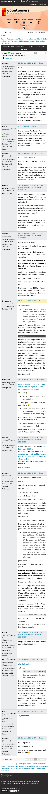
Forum (17, 20)
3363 (10, 193)
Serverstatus (34, 784)
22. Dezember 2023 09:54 (27, 711)
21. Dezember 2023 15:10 (27, 301)
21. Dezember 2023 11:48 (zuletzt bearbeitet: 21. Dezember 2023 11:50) (29, 188)
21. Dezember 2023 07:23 (27, 153)
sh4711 (5, 438)
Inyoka (11, 775)
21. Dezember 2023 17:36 (27, 380)
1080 (10, 71)
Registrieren (43, 4)
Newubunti (6, 301)
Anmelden (34, 4)
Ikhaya (31, 20)
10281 (11, 673)
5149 (10, 309)
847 (10, 144)
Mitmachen (24, 25)
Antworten (8, 58)
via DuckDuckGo (41, 32)
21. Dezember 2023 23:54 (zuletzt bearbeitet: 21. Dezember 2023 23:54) (29, 635)
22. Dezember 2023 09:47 (27, 659)
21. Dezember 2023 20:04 (27, 473)
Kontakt (9, 784)
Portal (9, 20)
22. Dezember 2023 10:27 (27, 738)
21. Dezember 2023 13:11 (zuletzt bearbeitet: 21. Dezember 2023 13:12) (29, 235)
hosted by (4, 2)
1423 (10, 450)
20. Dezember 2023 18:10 (27, 63)
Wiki (24, 20)
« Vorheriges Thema (24, 764)
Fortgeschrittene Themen (15, 39)
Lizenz (3, 784)
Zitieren (41, 63)
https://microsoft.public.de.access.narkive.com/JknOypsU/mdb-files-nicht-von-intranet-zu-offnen (31, 386)
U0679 (4, 126)
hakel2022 (6, 185)
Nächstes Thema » (39, 764)
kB (3, 659)
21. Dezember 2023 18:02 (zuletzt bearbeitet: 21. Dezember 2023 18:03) (29, 440)
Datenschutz (16, 784)
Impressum (25, 784)
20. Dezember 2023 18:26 (27, 126)
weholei (5, 63)
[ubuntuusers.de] (15, 12)
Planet (38, 20)
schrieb (29, 306)
